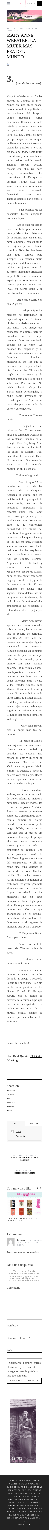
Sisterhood (26, 28)
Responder (36, 1241)
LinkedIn (10, 1106)
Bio (15, 1123)
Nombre (12, 1325)
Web (9, 1350)
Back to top (23, 1524)
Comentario (13, 1287)
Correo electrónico (18, 1338)
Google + (11, 1102)
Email (9, 1110)
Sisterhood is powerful (24, 1172)
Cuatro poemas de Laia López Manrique (24, 1157)
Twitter (10, 1094)
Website (21, 1136)
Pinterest (11, 1098)
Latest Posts (33, 1123)
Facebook (11, 1090)
